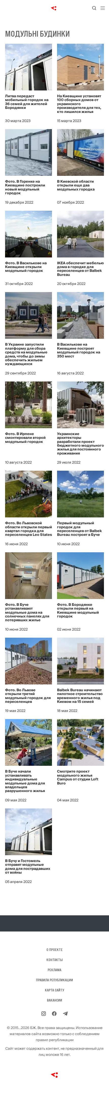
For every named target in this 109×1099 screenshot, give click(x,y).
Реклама (54, 970)
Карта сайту (54, 990)
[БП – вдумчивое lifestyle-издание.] (55, 8)
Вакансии (54, 1000)
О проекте (54, 950)
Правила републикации (54, 980)
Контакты (54, 960)
